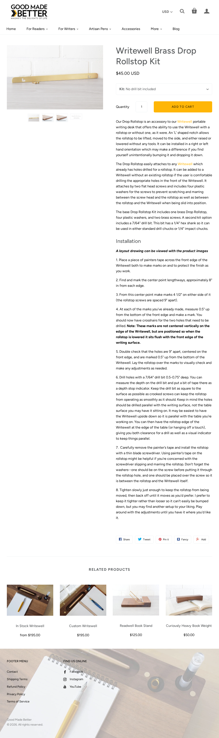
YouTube (75, 687)
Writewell (184, 122)
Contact (12, 672)
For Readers (35, 29)
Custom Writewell (83, 626)
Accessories (131, 29)
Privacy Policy (16, 694)
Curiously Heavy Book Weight (189, 626)
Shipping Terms (17, 679)
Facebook (76, 672)
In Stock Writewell (30, 626)
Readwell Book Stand (136, 626)
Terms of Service (18, 701)
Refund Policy (16, 687)
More (155, 29)
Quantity (122, 107)
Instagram (76, 679)
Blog (176, 29)
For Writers (66, 29)
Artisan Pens (98, 29)
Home (11, 29)
